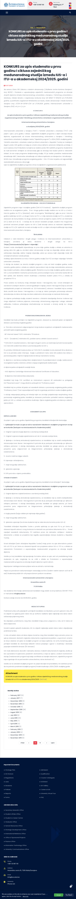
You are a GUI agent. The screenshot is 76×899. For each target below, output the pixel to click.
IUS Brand (44, 782)
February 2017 (15, 695)
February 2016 (15, 729)
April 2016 (13, 724)
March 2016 (14, 726)
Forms (7, 797)
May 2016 (13, 721)
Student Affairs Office (12, 814)
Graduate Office (11, 822)
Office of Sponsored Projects (15, 837)
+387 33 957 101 (13, 864)
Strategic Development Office (15, 830)
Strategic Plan (10, 770)
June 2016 (13, 718)
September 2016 (16, 709)
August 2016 (14, 712)
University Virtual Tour (48, 793)
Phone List (11, 884)
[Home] (14, 4)
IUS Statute (9, 774)
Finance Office (10, 841)
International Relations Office (15, 834)
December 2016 (16, 701)
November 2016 (16, 704)
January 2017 (15, 698)
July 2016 (13, 715)
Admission (44, 770)
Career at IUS (45, 789)
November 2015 (16, 738)
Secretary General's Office (14, 810)
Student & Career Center (14, 818)
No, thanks (69, 895)
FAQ (42, 797)
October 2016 (15, 707)
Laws (7, 782)
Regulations (9, 778)
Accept (59, 895)
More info (25, 896)
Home (32, 27)
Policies (7, 789)
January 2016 (15, 732)
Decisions (8, 786)
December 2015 (16, 735)
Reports (8, 793)
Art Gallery (44, 786)
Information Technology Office (16, 845)
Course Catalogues (48, 778)
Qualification (45, 774)
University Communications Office (17, 849)
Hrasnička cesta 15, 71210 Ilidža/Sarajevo (22, 870)
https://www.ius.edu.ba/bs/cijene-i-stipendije (21, 244)
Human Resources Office (14, 826)
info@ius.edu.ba (19, 594)
